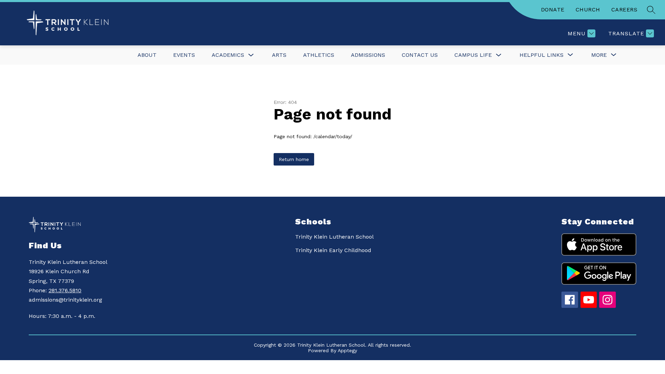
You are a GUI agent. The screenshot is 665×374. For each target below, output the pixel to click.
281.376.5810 (64, 290)
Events (184, 55)
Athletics (318, 55)
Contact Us (420, 55)
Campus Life (473, 55)
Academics (228, 55)
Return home (294, 159)
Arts (279, 55)
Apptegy (347, 350)
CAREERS (624, 9)
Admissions (368, 55)
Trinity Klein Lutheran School (334, 236)
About (147, 55)
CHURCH (588, 9)
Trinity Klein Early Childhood (333, 250)
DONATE (553, 9)
